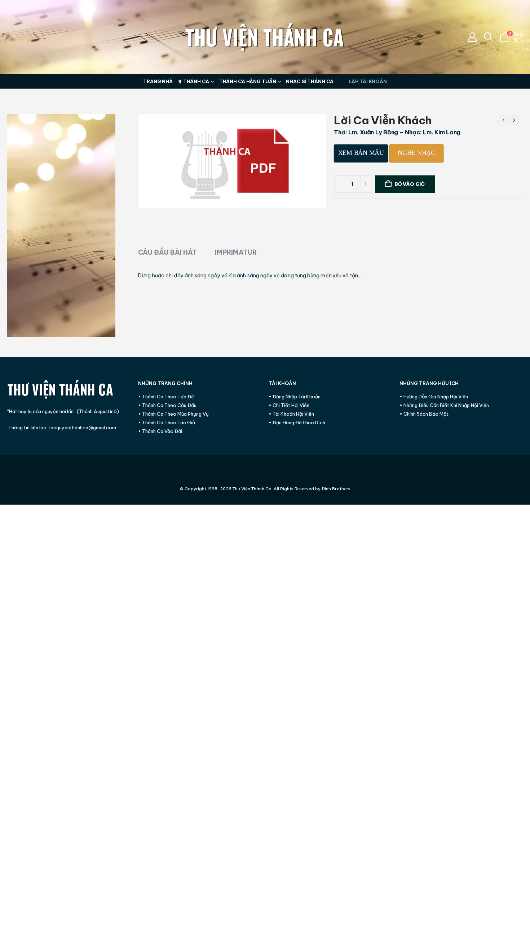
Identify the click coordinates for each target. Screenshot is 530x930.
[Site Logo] (265, 37)
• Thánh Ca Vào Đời (160, 431)
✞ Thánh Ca (193, 81)
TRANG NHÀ (158, 81)
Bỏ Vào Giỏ (409, 184)
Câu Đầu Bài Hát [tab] (167, 252)
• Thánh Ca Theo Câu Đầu (167, 405)
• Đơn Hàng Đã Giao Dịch (297, 422)
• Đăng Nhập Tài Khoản (295, 396)
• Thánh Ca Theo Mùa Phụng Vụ (173, 414)
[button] (488, 37)
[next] (514, 120)
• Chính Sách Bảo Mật (424, 414)
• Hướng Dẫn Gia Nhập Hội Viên (433, 396)
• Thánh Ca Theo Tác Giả (166, 422)
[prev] (503, 120)
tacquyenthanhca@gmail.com (82, 427)
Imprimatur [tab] (236, 252)
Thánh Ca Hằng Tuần (247, 81)
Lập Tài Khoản (368, 81)
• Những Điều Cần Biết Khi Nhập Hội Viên (444, 405)
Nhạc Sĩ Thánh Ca (309, 81)
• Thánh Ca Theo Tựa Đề (166, 396)
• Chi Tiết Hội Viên (289, 405)
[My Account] (472, 37)
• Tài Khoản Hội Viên (291, 414)
